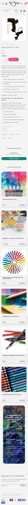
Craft (5, 128)
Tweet (5, 134)
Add (5, 138)
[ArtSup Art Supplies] (14, 6)
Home (2, 44)
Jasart (2, 50)
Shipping (3, 495)
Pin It (18, 134)
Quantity (4, 56)
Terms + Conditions (16, 495)
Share (12, 134)
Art (12, 126)
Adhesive (8, 126)
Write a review (14, 158)
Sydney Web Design (6, 497)
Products (6, 44)
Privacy (8, 495)
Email (11, 138)
